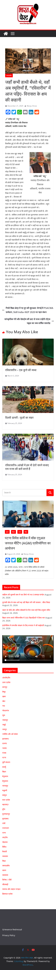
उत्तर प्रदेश (6, 682)
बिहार (13, 532)
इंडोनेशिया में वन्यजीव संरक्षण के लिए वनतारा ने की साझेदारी (23, 625)
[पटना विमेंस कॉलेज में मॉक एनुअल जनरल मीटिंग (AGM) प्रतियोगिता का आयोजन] (28, 514)
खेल (3, 701)
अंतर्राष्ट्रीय (6, 677)
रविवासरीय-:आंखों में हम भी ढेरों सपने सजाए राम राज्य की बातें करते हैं (27, 467)
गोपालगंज (5, 710)
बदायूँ (4, 767)
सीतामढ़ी (5, 884)
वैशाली (4, 851)
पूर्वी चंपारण (6, 762)
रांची (3, 823)
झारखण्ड (5, 738)
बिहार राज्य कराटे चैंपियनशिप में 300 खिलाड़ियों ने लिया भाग (23, 617)
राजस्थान (5, 828)
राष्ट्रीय (5, 837)
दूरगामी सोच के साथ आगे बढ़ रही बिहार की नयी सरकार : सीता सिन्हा (26, 602)
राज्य (20, 532)
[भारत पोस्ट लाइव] (5, 33)
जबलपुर (5, 720)
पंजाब (4, 752)
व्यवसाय (5, 856)
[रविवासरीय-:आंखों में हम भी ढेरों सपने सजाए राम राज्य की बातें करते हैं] (28, 435)
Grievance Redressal (12, 929)
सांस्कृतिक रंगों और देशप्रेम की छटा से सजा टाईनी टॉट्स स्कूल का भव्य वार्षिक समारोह (27, 321)
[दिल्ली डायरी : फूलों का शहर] (28, 388)
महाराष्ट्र (5, 804)
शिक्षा (26, 532)
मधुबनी (4, 790)
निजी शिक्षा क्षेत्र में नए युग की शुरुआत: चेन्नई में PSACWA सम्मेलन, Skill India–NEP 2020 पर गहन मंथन (29, 310)
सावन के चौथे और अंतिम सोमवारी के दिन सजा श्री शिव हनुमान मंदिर (26, 610)
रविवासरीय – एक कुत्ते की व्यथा (20, 370)
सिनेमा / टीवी (6, 879)
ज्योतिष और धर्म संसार (10, 734)
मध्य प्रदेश (6, 799)
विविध (4, 846)
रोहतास (4, 842)
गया (3, 705)
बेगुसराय (5, 776)
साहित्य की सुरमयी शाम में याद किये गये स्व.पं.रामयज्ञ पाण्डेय (23, 594)
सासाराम (5, 875)
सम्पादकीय (9, 75)
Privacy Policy (8, 935)
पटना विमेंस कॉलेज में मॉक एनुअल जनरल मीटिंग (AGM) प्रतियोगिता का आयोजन (28, 543)
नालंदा (4, 748)
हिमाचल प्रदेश (7, 893)
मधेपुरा (4, 795)
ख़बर (7, 532)
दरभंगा (4, 743)
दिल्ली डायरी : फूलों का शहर (19, 417)
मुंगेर (3, 809)
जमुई (4, 724)
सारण (4, 870)
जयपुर (4, 729)
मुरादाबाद (5, 818)
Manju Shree (32, 106)
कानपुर (4, 687)
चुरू (3, 715)
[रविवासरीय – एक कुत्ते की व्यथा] (28, 340)
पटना (4, 757)
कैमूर (4, 691)
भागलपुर (5, 785)
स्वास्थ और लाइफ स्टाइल (11, 889)
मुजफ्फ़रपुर (6, 814)
